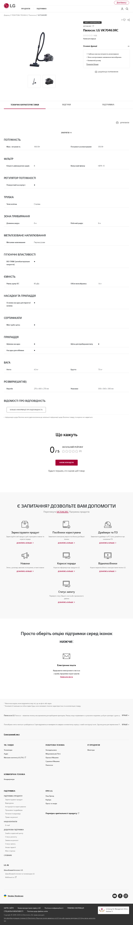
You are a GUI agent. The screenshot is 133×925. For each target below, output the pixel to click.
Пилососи (49, 765)
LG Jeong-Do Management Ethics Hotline (117, 910)
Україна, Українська (15, 896)
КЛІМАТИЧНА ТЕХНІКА (14, 774)
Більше (125, 715)
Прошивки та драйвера (13, 810)
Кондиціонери (9, 779)
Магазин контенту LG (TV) (14, 757)
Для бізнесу (121, 2)
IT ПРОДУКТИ (93, 745)
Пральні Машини (52, 757)
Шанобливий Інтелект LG (13, 870)
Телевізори (8, 750)
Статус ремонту (11, 837)
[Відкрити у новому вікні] (114, 896)
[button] (41, 48)
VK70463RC (63, 511)
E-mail (7, 825)
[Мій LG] (122, 8)
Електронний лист (12, 734)
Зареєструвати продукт (14, 799)
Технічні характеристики (25, 104)
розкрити (128, 46)
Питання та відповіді (13, 814)
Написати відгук (89, 38)
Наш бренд (50, 796)
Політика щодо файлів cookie (37, 911)
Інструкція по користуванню (15, 807)
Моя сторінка (10, 851)
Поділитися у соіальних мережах (128, 20)
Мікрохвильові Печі (53, 754)
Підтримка (108, 104)
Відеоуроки (9, 803)
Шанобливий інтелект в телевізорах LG (20, 874)
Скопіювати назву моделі (93, 26)
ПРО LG (49, 791)
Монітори (91, 750)
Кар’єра (48, 800)
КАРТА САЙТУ (9, 908)
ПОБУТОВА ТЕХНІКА (55, 745)
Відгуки (66, 104)
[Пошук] (127, 8)
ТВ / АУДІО (9, 745)
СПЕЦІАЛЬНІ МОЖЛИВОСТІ (13, 911)
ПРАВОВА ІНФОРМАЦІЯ (75, 908)
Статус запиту (10, 844)
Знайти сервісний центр (14, 833)
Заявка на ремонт (11, 840)
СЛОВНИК (8, 855)
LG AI (6, 865)
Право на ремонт (11, 817)
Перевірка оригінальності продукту (61, 813)
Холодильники (51, 750)
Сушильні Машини (52, 761)
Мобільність (9, 877)
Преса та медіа (51, 803)
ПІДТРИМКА (9, 791)
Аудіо (6, 754)
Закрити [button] (65, 132)
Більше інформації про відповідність (26, 410)
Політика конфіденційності (54, 908)
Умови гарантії (10, 847)
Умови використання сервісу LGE (29, 908)
